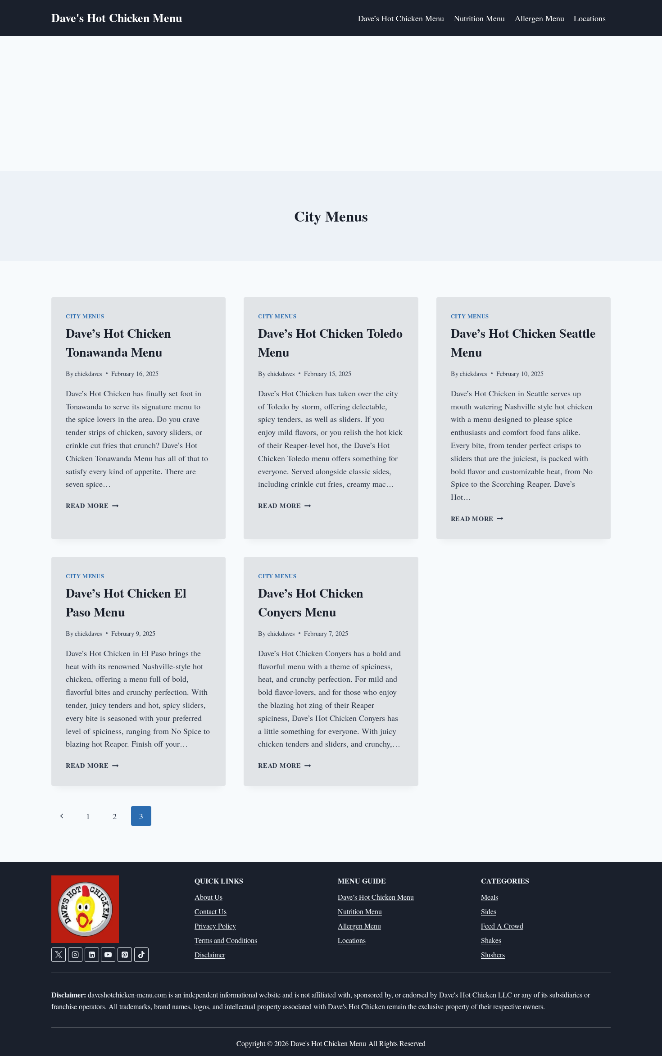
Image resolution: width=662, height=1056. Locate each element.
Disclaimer (210, 954)
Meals (489, 897)
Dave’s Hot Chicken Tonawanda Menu (118, 342)
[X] (58, 954)
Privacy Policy (215, 925)
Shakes (491, 940)
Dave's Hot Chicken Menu (329, 1043)
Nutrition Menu (479, 18)
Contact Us (211, 911)
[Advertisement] (331, 104)
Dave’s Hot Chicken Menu (401, 18)
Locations (590, 18)
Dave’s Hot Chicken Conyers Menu (310, 602)
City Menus (85, 316)
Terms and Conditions (226, 940)
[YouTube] (108, 954)
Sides (488, 911)
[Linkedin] (92, 954)
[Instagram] (75, 954)
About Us (208, 897)
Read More (92, 505)
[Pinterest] (125, 954)
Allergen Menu (539, 18)
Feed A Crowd (502, 925)
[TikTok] (141, 954)
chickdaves (88, 373)
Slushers (493, 954)
